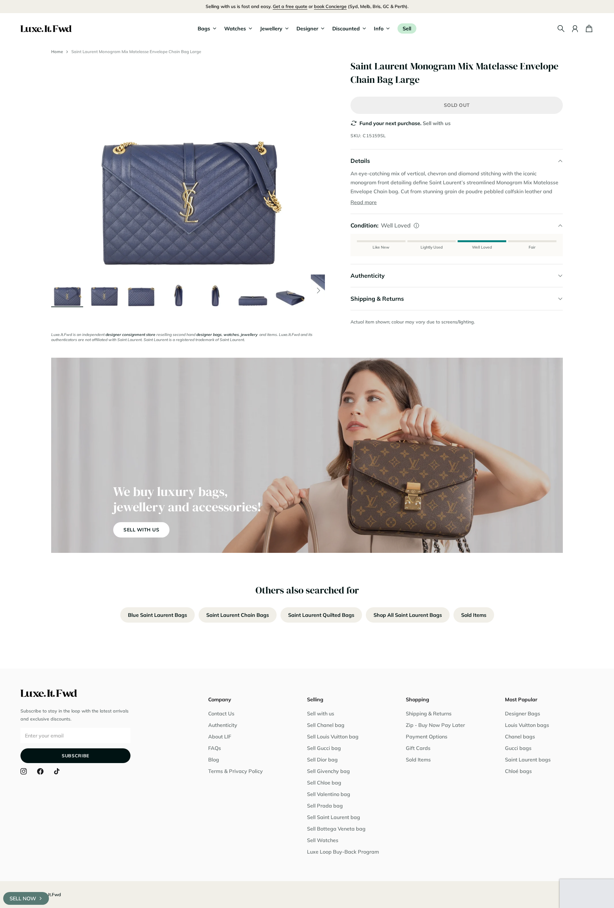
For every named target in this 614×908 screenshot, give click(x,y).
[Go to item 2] (104, 291)
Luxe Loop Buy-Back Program (343, 851)
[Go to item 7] (290, 291)
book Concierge (330, 6)
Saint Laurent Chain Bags (237, 615)
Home (57, 51)
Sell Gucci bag (324, 748)
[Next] (318, 290)
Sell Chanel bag (325, 725)
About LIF (219, 736)
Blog (213, 759)
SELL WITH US (141, 530)
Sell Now (23, 898)
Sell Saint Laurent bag (333, 817)
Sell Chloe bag (324, 782)
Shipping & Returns (429, 713)
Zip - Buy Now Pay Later (435, 725)
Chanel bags (520, 736)
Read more (363, 202)
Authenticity (222, 725)
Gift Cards (418, 748)
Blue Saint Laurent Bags (157, 615)
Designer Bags (522, 713)
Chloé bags (518, 771)
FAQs (214, 748)
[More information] (416, 225)
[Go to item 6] (253, 291)
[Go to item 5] (216, 291)
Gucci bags (518, 748)
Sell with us (437, 123)
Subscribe (75, 756)
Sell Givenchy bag (328, 771)
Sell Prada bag (325, 805)
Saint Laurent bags (528, 759)
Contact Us (221, 713)
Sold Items (473, 615)
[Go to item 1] (67, 291)
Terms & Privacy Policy (235, 771)
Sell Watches (322, 840)
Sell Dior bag (322, 759)
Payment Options (426, 736)
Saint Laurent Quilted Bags (321, 615)
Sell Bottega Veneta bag (336, 828)
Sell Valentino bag (328, 794)
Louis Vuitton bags (527, 725)
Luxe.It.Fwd (49, 894)
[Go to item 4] (178, 291)
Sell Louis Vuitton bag (332, 736)
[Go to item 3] (141, 291)
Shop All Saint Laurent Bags (408, 615)
